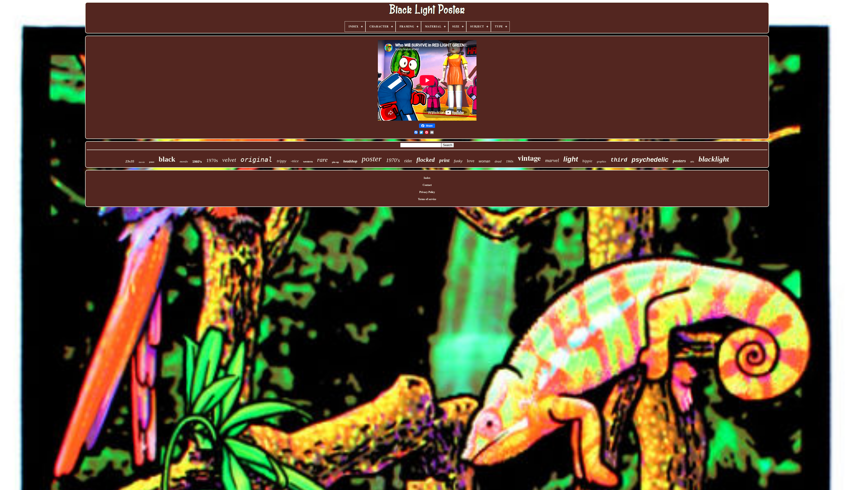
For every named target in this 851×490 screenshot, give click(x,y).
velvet (229, 160)
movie (142, 162)
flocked (425, 159)
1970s (212, 160)
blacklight (714, 159)
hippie (587, 161)
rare (322, 159)
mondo (184, 161)
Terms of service (427, 199)
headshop (350, 161)
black (167, 159)
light (570, 159)
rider (408, 160)
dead (498, 161)
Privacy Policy (427, 192)
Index (427, 178)
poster (372, 158)
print (444, 160)
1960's (197, 161)
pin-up (335, 162)
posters (679, 160)
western (308, 161)
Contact (427, 185)
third (619, 160)
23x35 (129, 161)
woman (484, 161)
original (256, 159)
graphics (601, 161)
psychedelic (650, 159)
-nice (295, 161)
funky (458, 161)
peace (151, 161)
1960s (509, 161)
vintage (529, 157)
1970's (393, 160)
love (470, 160)
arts (692, 161)
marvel (552, 160)
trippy (281, 161)
